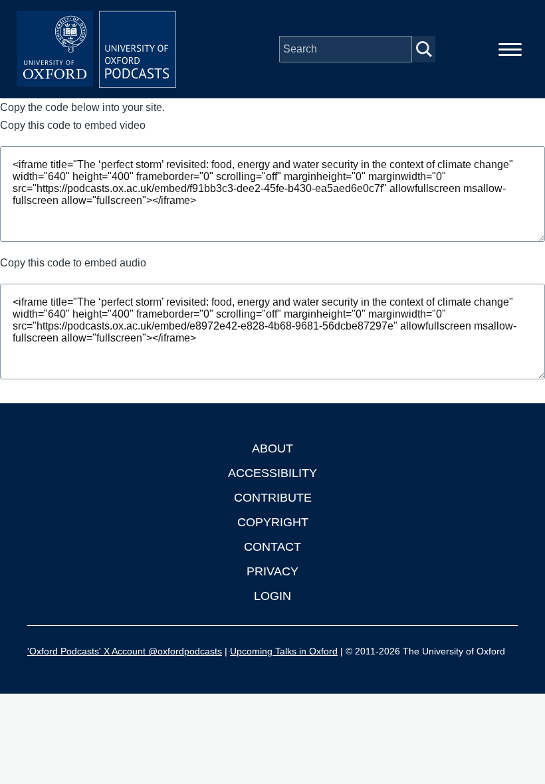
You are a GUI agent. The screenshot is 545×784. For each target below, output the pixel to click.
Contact (272, 546)
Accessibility (272, 473)
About (272, 448)
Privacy (272, 571)
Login (272, 596)
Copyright (272, 522)
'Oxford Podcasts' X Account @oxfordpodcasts (124, 651)
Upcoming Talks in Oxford (284, 651)
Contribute (273, 497)
